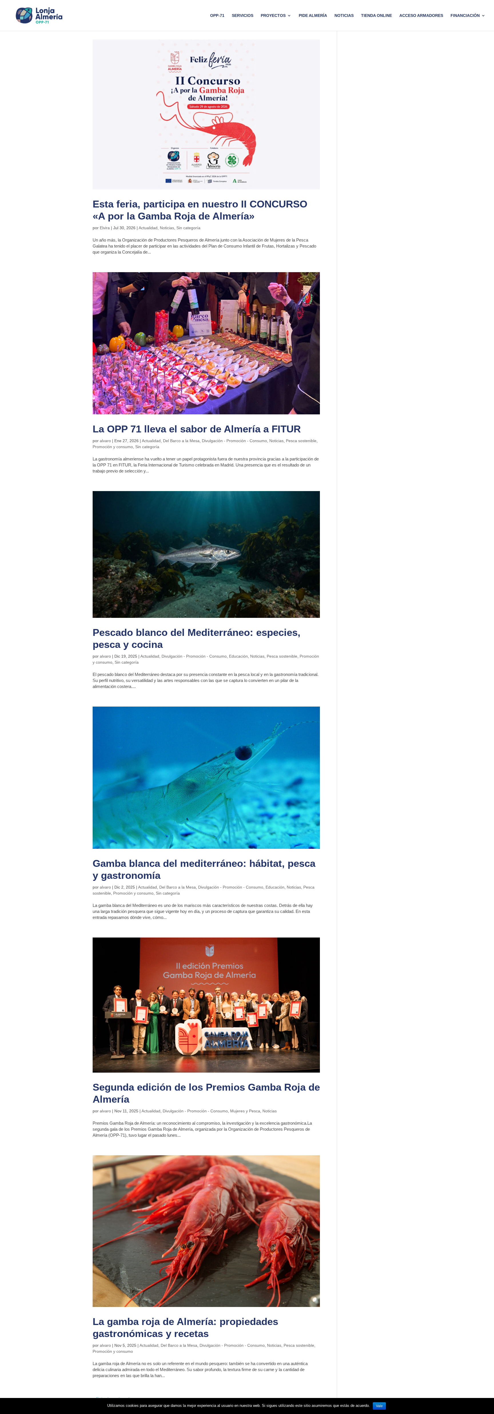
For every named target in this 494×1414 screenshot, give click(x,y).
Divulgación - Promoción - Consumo (234, 440)
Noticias (344, 15)
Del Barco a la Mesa (181, 440)
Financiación (465, 15)
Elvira (105, 228)
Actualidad (148, 228)
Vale (379, 1406)
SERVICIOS (242, 15)
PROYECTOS (273, 15)
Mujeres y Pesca (245, 1111)
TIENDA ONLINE (376, 15)
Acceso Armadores (421, 15)
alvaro (105, 440)
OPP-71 (217, 15)
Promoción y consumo (113, 446)
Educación (238, 656)
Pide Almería (313, 15)
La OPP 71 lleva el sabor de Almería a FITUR (197, 428)
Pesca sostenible (301, 440)
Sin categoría (188, 228)
